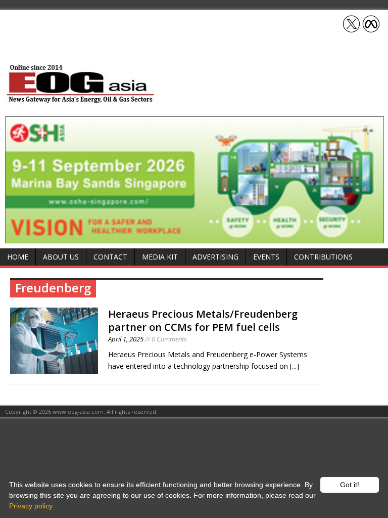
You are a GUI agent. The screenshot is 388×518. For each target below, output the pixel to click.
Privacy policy (31, 506)
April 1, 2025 (125, 338)
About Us (61, 257)
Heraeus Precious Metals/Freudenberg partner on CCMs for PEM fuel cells (203, 320)
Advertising (215, 257)
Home (17, 257)
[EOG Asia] (81, 100)
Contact (110, 257)
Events (266, 257)
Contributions (323, 257)
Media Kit (160, 257)
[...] (294, 366)
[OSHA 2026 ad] (194, 237)
